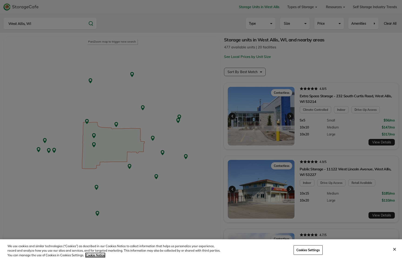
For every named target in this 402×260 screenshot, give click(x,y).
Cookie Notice (95, 255)
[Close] (394, 249)
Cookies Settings (308, 250)
